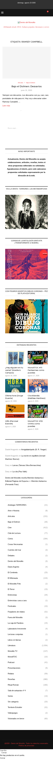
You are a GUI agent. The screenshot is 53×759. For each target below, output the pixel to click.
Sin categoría (28, 702)
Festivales (28, 606)
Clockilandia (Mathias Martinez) (36, 396)
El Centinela (28, 572)
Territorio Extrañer (28, 707)
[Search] (50, 12)
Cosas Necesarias (28, 544)
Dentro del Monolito (28, 561)
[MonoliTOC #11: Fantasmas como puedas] (38, 357)
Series (28, 696)
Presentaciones (28, 668)
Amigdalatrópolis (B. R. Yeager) (33, 449)
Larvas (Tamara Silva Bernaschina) (26, 465)
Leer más (6, 106)
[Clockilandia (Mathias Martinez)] (38, 385)
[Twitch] (33, 6)
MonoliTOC (28, 657)
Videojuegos (28, 713)
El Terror (28, 589)
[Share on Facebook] (24, 110)
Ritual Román (28, 685)
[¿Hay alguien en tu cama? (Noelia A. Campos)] (15, 357)
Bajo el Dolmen (28, 522)
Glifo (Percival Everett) (11, 422)
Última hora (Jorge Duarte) (14, 396)
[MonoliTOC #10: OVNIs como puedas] (38, 411)
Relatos (28, 674)
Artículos (28, 516)
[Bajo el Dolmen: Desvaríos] (26, 62)
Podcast (28, 662)
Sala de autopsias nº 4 (28, 690)
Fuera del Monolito (28, 617)
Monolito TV (28, 651)
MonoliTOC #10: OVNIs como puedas (35, 423)
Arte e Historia (28, 511)
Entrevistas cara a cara (28, 600)
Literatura (28, 645)
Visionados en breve (28, 718)
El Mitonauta (28, 578)
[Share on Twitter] (26, 110)
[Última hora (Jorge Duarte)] (15, 385)
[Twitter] (19, 6)
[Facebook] (16, 6)
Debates (28, 555)
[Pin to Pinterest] (29, 110)
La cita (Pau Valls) (19, 471)
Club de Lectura (28, 533)
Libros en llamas (28, 640)
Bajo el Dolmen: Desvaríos (26, 86)
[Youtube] (26, 6)
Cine (28, 527)
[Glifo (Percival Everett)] (15, 411)
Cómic (28, 539)
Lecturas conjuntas (28, 634)
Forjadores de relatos (28, 612)
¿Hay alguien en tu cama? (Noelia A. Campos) (14, 370)
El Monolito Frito (28, 584)
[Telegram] (36, 6)
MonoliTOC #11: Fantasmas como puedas (36, 370)
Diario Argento (28, 567)
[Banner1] (26, 212)
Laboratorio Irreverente (28, 629)
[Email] (29, 6)
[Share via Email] (31, 110)
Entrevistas (28, 595)
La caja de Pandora (28, 623)
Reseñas (28, 679)
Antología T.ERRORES (28, 505)
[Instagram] (23, 6)
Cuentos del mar (28, 550)
